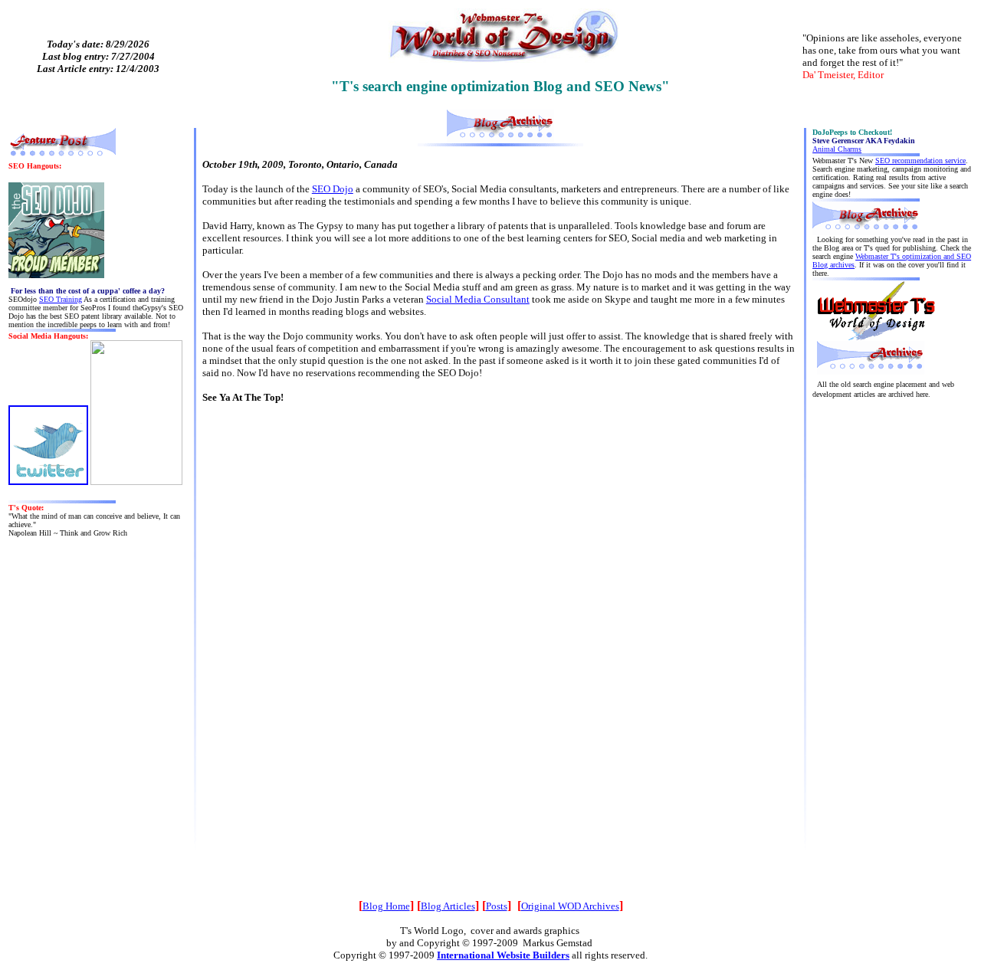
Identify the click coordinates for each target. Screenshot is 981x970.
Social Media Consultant (478, 299)
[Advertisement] (893, 649)
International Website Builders (503, 955)
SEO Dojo (332, 189)
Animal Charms (836, 149)
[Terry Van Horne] (136, 482)
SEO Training (60, 299)
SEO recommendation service (920, 160)
